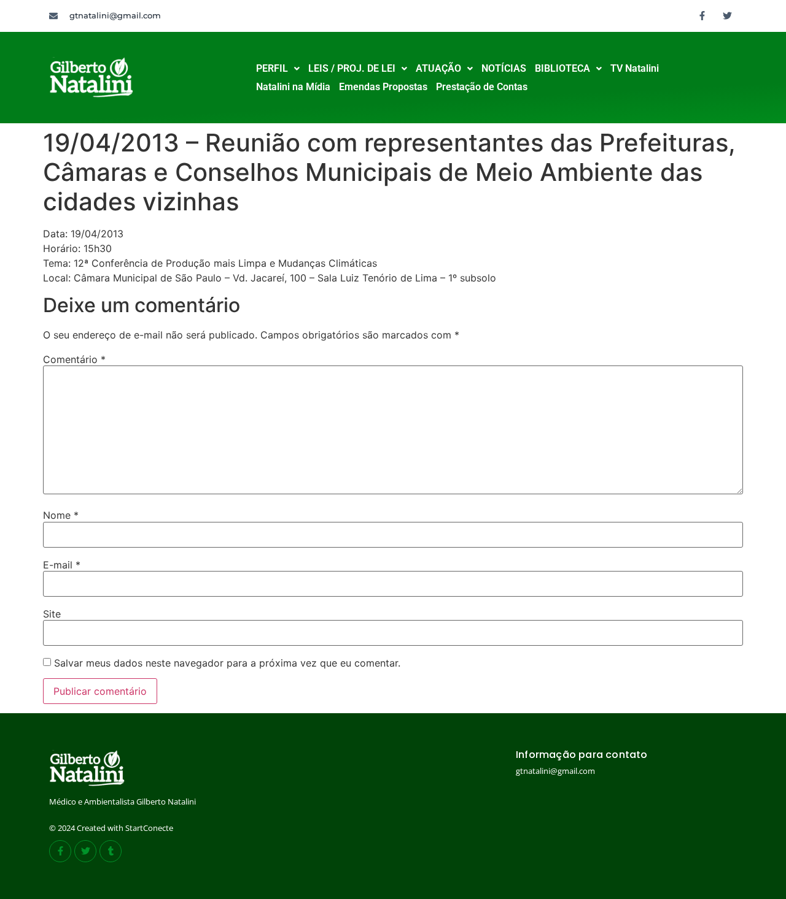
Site (52, 614)
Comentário (74, 359)
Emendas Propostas (383, 87)
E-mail (61, 565)
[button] (278, 68)
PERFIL (272, 68)
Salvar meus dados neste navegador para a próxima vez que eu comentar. (227, 663)
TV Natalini (634, 68)
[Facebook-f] (702, 15)
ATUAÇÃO (438, 68)
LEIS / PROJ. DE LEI (351, 68)
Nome (61, 515)
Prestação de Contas (481, 87)
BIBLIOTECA (562, 68)
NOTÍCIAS (503, 68)
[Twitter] (727, 15)
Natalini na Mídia (293, 87)
